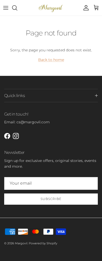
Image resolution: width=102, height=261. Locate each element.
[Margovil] (51, 8)
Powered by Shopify (43, 243)
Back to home (51, 59)
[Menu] (6, 8)
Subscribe (51, 199)
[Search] (17, 8)
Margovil (21, 243)
